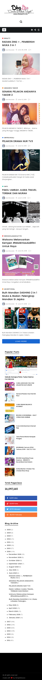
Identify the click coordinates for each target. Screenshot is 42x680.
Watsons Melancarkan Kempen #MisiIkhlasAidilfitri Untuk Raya (19, 243)
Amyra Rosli (9, 137)
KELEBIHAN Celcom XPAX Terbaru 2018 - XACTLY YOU (26, 448)
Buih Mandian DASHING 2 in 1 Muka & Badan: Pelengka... (23, 600)
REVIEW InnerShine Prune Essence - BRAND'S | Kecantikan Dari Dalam (24, 460)
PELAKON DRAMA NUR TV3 (17, 141)
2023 (9, 536)
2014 (9, 631)
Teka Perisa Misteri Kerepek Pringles (25, 438)
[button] (4, 29)
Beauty (7, 38)
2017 (9, 622)
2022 (9, 539)
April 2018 (13, 608)
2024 (9, 533)
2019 (9, 548)
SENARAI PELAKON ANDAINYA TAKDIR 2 (21, 582)
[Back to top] (39, 677)
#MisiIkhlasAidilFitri (13, 236)
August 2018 (14, 567)
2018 (9, 551)
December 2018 (15, 554)
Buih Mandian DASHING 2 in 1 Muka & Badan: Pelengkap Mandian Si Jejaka (19, 296)
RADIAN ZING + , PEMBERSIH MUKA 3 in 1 (20, 577)
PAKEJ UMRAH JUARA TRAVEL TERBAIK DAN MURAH (19, 191)
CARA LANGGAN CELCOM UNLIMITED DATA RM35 (25, 384)
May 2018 (13, 605)
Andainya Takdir (11, 88)
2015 (9, 628)
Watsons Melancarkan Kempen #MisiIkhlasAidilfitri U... (21, 595)
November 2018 (15, 557)
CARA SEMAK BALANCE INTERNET (24, 405)
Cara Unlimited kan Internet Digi (26, 427)
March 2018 (13, 611)
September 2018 (15, 564)
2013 (9, 634)
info (6, 186)
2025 (9, 530)
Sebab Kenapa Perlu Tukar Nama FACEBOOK (19, 378)
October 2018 (14, 560)
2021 (9, 542)
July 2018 (13, 570)
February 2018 (15, 614)
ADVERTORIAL (9, 289)
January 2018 (14, 618)
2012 (9, 637)
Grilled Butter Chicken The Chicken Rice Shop (25, 470)
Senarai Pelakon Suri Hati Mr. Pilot (26, 395)
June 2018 (13, 573)
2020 (9, 545)
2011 (9, 640)
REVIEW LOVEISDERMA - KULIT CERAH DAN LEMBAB (26, 416)
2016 (9, 625)
